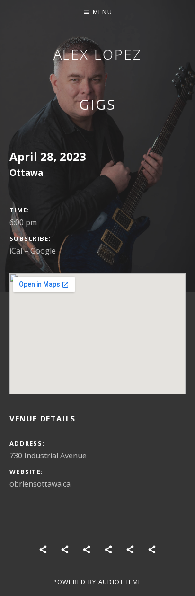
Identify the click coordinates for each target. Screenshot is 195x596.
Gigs (97, 104)
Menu (102, 12)
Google (43, 250)
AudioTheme (120, 582)
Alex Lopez (97, 54)
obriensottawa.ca (40, 484)
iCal (15, 250)
